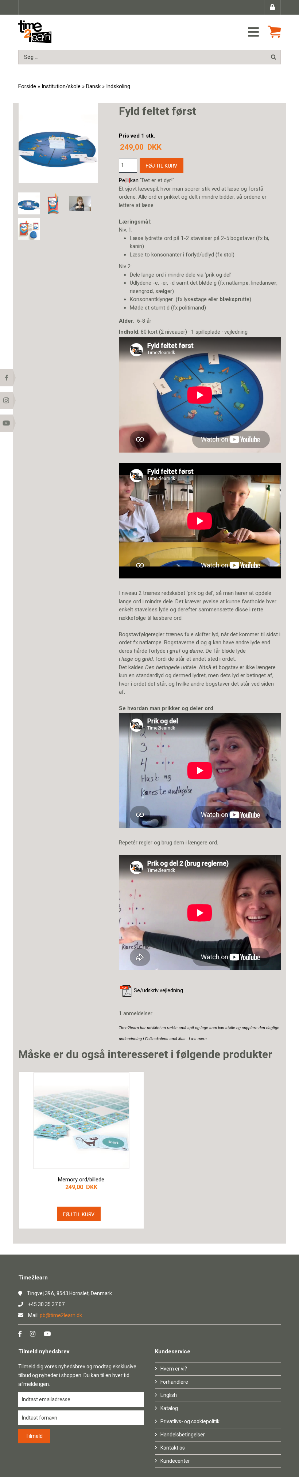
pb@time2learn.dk (61, 1315)
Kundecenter (175, 1461)
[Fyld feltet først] (29, 203)
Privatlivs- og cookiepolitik (190, 1421)
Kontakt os (172, 1448)
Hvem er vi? (173, 1369)
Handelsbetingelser (182, 1434)
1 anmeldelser (135, 1013)
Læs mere (198, 1038)
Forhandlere (174, 1382)
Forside (27, 86)
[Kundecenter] (272, 7)
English (168, 1395)
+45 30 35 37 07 (46, 1304)
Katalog (169, 1408)
